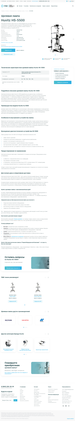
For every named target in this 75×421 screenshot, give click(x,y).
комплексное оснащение (17, 236)
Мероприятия (22, 396)
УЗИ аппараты (36, 389)
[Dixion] (8, 320)
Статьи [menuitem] (21, 1)
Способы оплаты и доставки (7, 42)
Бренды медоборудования (53, 399)
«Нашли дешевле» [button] (18, 219)
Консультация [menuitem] (35, 1)
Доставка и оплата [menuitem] (11, 1)
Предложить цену (8, 54)
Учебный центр (51, 392)
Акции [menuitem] (25, 1)
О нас (21, 389)
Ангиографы (36, 399)
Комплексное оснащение (35, 6)
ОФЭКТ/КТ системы (38, 401)
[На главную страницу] (8, 5)
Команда (21, 390)
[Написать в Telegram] (48, 0)
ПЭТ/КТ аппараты (37, 402)
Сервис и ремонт (46, 6)
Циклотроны (36, 404)
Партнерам (22, 397)
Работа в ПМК (22, 399)
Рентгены (36, 390)
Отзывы (21, 392)
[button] (39, 39)
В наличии (26, 6)
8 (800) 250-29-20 (43, 1)
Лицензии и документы (24, 400)
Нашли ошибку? (70, 418)
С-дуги (35, 398)
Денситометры (37, 405)
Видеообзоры (54, 6)
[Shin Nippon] (25, 320)
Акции (49, 396)
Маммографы (36, 392)
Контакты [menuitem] (29, 1)
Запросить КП (8, 50)
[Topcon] (42, 320)
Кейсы (21, 393)
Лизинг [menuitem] (17, 1)
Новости (21, 394)
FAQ (49, 398)
